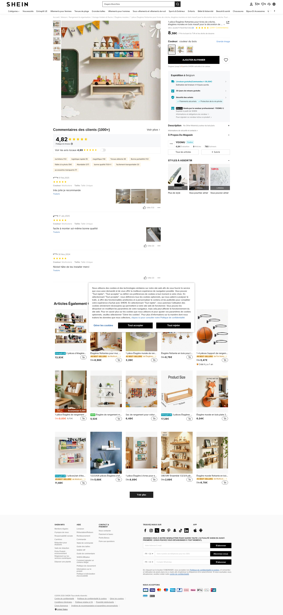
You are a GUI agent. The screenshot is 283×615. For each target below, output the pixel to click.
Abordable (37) (83, 164)
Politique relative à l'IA (84, 602)
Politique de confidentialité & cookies (204, 570)
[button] (269, 4)
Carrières (58, 539)
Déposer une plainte (63, 562)
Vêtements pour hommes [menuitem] (119, 11)
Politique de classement (86, 566)
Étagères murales (122, 17)
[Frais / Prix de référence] (178, 33)
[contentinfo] (187, 590)
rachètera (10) (60, 159)
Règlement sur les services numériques (63, 557)
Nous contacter (105, 531)
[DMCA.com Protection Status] (152, 596)
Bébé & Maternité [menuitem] (205, 11)
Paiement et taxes (106, 534)
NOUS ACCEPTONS (151, 585)
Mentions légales (61, 529)
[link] (257, 4)
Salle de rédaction (62, 548)
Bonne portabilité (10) (140, 159)
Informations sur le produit (84, 570)
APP (195, 525)
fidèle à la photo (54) (63, 164)
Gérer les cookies (117, 599)
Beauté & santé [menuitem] (223, 11)
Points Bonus (104, 538)
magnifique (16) (99, 159)
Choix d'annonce (61, 606)
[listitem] (178, 177)
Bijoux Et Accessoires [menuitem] (255, 11)
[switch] (103, 150)
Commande (81, 539)
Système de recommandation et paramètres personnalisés (94, 606)
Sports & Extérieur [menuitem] (177, 11)
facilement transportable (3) (127, 164)
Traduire (56, 194)
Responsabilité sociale (64, 536)
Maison (64, 17)
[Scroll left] (271, 11)
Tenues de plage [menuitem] (81, 11)
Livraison (80, 529)
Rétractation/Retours (85, 532)
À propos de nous (62, 532)
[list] (166, 530)
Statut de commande (85, 543)
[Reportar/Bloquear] (159, 207)
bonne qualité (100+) (102, 164)
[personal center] (251, 4)
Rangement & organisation (80, 17)
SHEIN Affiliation (83, 557)
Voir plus (141, 494)
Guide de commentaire (86, 554)
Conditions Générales (63, 602)
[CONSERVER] (226, 60)
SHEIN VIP (81, 550)
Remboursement (83, 536)
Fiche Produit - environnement (61, 552)
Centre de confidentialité (64, 599)
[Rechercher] (178, 4)
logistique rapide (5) (79, 159)
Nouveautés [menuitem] (28, 11)
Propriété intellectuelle (105, 602)
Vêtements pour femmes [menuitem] (60, 11)
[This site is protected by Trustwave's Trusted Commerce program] (145, 596)
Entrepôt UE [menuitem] (41, 11)
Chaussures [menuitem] (238, 11)
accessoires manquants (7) (66, 170)
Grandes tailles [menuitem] (98, 11)
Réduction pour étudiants (61, 544)
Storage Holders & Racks (102, 17)
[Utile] (144, 207)
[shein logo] (17, 4)
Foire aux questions (107, 541)
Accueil (56, 17)
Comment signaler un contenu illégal (85, 561)
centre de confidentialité (179, 574)
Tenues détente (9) (118, 159)
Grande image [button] (223, 41)
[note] (205, 364)
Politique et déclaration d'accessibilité (86, 575)
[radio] (172, 49)
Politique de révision (63, 144)
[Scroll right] (274, 11)
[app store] (195, 532)
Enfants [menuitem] (191, 11)
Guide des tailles (83, 547)
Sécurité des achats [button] (184, 97)
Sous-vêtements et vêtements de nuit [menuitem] (149, 11)
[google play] (201, 532)
